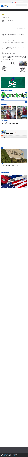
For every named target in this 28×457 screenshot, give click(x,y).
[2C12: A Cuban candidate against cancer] (14, 156)
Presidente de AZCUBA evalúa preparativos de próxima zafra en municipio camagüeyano (23, 69)
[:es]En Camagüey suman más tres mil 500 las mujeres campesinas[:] (5, 68)
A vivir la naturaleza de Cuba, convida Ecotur (13, 64)
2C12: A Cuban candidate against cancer (10, 165)
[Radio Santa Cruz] (2, 10)
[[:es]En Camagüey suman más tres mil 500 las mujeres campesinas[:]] (5, 61)
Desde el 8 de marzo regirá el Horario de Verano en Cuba (20, 57)
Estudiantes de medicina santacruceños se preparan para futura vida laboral (8, 57)
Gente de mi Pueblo (6, 120)
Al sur (2, 120)
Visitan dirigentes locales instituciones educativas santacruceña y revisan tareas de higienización (12, 123)
